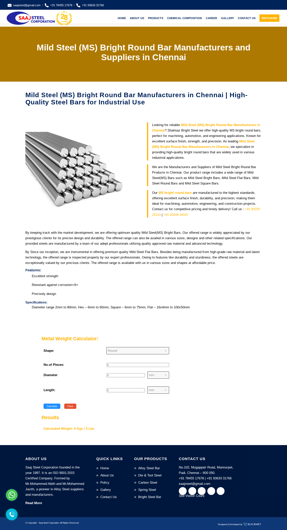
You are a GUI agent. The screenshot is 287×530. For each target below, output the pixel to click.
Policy (104, 482)
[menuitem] (25, 5)
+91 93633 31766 (93, 5)
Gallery (105, 490)
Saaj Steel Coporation (49, 523)
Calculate (52, 406)
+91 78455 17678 (61, 5)
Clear (70, 406)
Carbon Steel (147, 482)
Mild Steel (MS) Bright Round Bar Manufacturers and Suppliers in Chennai (143, 52)
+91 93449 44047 (175, 215)
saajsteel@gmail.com (27, 5)
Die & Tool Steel (149, 475)
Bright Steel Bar (149, 497)
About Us (107, 475)
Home (104, 468)
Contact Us (108, 497)
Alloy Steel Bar (149, 468)
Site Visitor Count (191, 496)
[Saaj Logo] (39, 18)
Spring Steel (147, 490)
